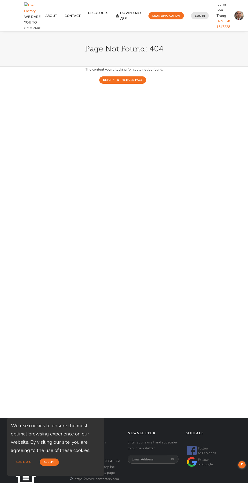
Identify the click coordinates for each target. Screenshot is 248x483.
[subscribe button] (172, 459)
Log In (200, 15)
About (51, 16)
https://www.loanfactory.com (97, 479)
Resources (98, 16)
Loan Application (166, 15)
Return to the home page (122, 80)
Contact (72, 16)
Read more (23, 462)
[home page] (32, 6)
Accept (49, 462)
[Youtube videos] (242, 464)
